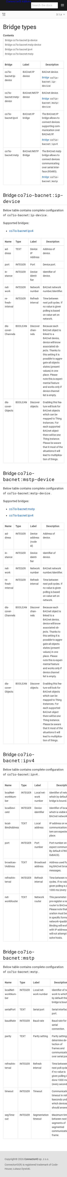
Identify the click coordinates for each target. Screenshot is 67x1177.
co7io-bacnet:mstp (22, 509)
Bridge (50, 81)
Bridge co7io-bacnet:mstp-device (23, 44)
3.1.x (59, 14)
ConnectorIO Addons (18, 1)
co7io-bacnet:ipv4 (21, 231)
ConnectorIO (31, 1159)
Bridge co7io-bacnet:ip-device (21, 40)
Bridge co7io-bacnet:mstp (19, 53)
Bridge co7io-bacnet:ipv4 (18, 49)
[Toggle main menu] (62, 5)
